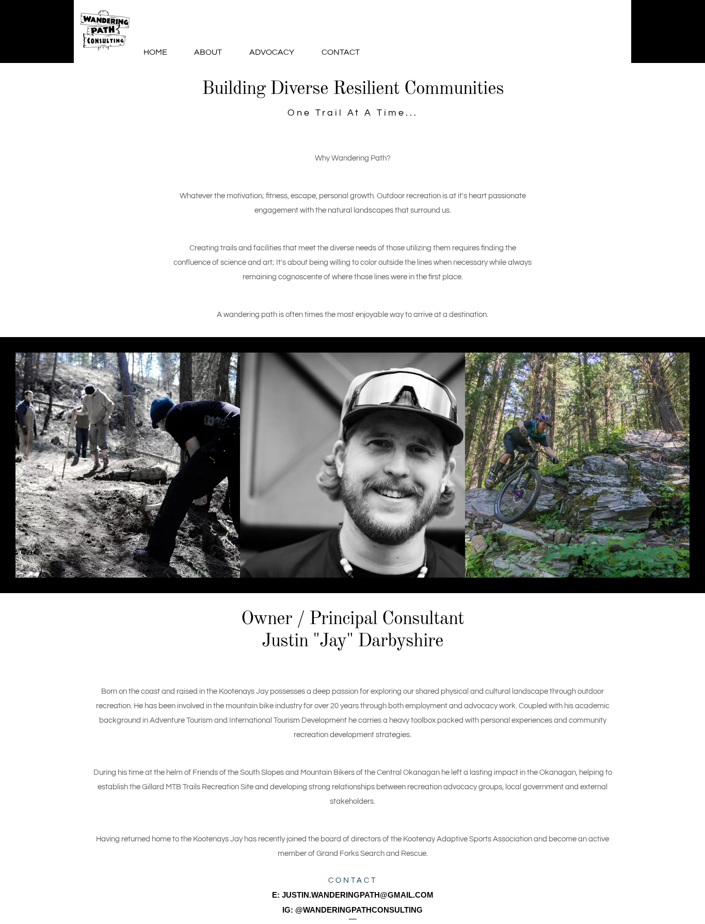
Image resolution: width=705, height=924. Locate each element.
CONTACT (341, 52)
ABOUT (208, 52)
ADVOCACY (271, 52)
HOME (155, 52)
